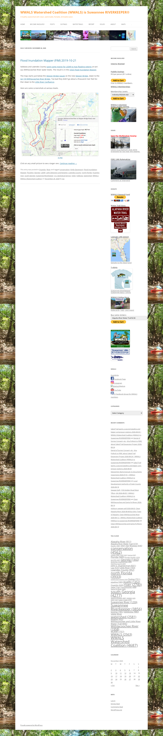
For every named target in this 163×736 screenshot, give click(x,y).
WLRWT (117, 631)
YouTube (117, 390)
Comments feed (117, 707)
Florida (117, 557)
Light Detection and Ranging (56, 172)
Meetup (122, 386)
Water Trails (78, 24)
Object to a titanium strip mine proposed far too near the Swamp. (125, 150)
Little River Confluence (44, 82)
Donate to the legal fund (121, 262)
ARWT (125, 546)
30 (112, 682)
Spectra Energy (118, 598)
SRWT (114, 600)
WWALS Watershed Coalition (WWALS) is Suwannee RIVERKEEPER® (75, 12)
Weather (117, 619)
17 (116, 676)
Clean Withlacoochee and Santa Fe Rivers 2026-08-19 (126, 502)
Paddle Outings (117, 71)
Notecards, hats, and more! (122, 310)
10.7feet (60, 158)
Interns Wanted (118, 64)
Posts (52, 24)
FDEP (123, 555)
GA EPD (115, 560)
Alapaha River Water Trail (124, 543)
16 (112, 676)
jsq (63, 179)
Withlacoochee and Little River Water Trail (126, 622)
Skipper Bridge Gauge (55, 76)
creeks (115, 555)
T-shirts (114, 267)
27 (130, 679)
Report (91, 24)
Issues (102, 24)
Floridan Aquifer (132, 557)
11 (121, 673)
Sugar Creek (125, 600)
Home (22, 24)
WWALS (95, 176)
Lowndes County (74, 172)
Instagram (118, 383)
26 (125, 679)
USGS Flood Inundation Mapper (83, 70)
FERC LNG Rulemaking (120, 159)
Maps (123, 24)
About (113, 24)
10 (116, 673)
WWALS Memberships (120, 86)
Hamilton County (118, 564)
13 (130, 673)
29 (139, 679)
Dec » (138, 685)
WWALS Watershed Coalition (31, 179)
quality (131, 582)
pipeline (117, 582)
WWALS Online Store (120, 297)
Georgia (37, 172)
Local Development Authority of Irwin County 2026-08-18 (126, 484)
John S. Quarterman (123, 565)
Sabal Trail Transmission (123, 587)
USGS (74, 176)
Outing (134, 579)
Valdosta (79, 176)
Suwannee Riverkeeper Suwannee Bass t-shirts (121, 291)
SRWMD (131, 598)
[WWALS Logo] (120, 347)
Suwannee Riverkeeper (44, 176)
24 (116, 679)
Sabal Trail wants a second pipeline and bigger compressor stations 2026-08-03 (126, 465)
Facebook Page (120, 379)
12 (125, 673)
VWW (116, 614)
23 (112, 679)
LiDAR (43, 172)
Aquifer (115, 546)
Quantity (42, 169)
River (48, 169)
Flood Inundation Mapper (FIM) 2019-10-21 (48, 60)
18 (121, 676)
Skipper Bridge (82, 76)
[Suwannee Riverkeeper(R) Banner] (120, 354)
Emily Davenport (76, 169)
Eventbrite (115, 375)
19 (125, 676)
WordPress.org (116, 710)
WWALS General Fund (120, 194)
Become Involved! (37, 24)
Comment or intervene (120, 180)
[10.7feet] (60, 155)
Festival (131, 555)
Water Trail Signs (118, 205)
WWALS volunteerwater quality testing (120, 106)
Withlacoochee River (124, 627)
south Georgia (30, 176)
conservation (65, 169)
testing (117, 611)
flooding (30, 172)
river (22, 176)
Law (115, 568)
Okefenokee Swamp (119, 579)
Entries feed (115, 704)
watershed (88, 176)
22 (139, 676)
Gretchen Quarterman (121, 562)
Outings (63, 24)
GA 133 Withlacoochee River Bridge (35, 79)
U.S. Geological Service (62, 176)
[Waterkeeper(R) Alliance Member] (117, 360)
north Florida (87, 172)
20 (130, 676)
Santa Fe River (118, 589)
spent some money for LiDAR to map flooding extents (69, 66)
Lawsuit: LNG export (120, 237)
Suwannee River (124, 602)
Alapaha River (121, 541)
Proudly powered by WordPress (31, 725)
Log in (113, 701)
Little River (127, 567)
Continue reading (68, 163)
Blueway (136, 545)
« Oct (113, 685)
